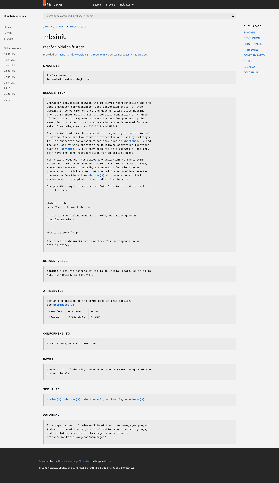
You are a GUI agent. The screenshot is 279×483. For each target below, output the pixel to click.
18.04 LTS (9, 65)
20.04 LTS (9, 71)
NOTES (248, 60)
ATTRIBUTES (251, 49)
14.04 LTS (9, 53)
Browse (110, 4)
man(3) (61, 26)
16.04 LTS (9, 59)
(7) (63, 304)
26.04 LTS (9, 93)
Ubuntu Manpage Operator (74, 461)
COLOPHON (251, 72)
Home (7, 27)
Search (97, 4)
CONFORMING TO (254, 55)
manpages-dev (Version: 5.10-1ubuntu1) (82, 54)
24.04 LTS (9, 82)
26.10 (7, 99)
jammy (47, 26)
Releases (125, 4)
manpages (123, 54)
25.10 (7, 88)
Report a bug (140, 54)
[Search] (233, 16)
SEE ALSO (249, 66)
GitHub (108, 461)
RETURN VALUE (253, 43)
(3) (133, 141)
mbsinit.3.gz (78, 26)
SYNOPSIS (249, 32)
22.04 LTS (9, 76)
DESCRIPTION (252, 37)
